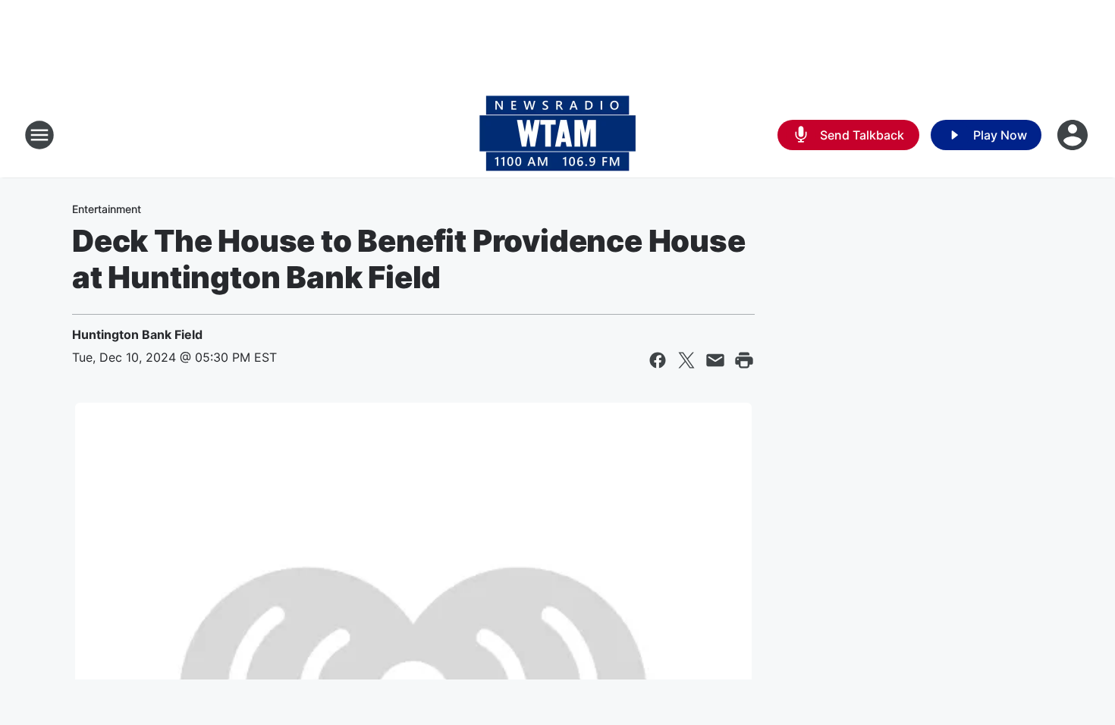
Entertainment (106, 208)
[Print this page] (744, 360)
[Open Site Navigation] (39, 135)
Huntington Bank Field (137, 334)
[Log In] (1074, 135)
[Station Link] (557, 135)
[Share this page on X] (686, 360)
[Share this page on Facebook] (657, 360)
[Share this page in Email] (715, 360)
